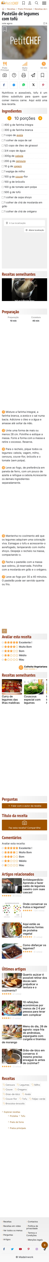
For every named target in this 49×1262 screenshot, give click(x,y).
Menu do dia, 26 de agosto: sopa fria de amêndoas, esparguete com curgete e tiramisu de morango (24, 1034)
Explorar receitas (12, 1112)
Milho (37, 1085)
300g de (13, 155)
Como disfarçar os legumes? (34, 947)
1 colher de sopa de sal (18, 140)
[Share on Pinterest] (43, 85)
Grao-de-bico (13, 1094)
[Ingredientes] (4, 631)
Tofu (24, 1099)
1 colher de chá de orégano (20, 211)
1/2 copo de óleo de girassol (21, 145)
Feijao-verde (38, 1099)
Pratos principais (18, 1128)
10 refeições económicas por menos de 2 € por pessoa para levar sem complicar (34, 1008)
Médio (22, 655)
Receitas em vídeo (12, 1226)
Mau (21, 659)
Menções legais (35, 1240)
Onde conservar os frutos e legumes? (35, 905)
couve (19, 176)
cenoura (21, 161)
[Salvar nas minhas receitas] (42, 75)
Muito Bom (25, 646)
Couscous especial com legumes (32, 699)
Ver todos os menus (12, 1230)
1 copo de (13, 135)
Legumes (24, 1085)
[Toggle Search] (36, 3)
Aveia (28, 1094)
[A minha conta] (30, 3)
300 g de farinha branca (18, 129)
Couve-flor (11, 1099)
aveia (20, 135)
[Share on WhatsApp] (24, 85)
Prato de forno (17, 1122)
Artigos (6, 1239)
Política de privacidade (32, 1227)
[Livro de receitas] (23, 3)
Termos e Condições (31, 1234)
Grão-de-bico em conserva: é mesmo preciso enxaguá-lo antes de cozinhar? (34, 1057)
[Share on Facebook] (4, 85)
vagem (18, 166)
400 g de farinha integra (18, 124)
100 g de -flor (16, 176)
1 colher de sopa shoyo (18, 197)
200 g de (15, 161)
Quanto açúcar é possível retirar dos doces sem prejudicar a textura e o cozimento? (24, 982)
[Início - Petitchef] (3, 9)
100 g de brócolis (14, 181)
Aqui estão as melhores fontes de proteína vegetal (33, 928)
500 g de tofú (12, 192)
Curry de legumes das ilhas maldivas (11, 699)
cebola (19, 155)
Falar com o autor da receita (26, 805)
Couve (9, 1089)
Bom (21, 651)
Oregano (22, 1089)
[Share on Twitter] (33, 85)
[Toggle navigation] (44, 3)
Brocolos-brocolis (15, 1103)
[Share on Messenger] (14, 85)
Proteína (14, 1116)
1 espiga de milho (14, 171)
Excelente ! (25, 642)
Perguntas (8, 1235)
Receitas (7, 1221)
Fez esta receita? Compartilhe (24, 827)
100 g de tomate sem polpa (20, 186)
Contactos (33, 1221)
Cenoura (10, 1085)
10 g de (13, 166)
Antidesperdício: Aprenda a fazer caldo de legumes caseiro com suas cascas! (34, 886)
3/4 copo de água (14, 150)
